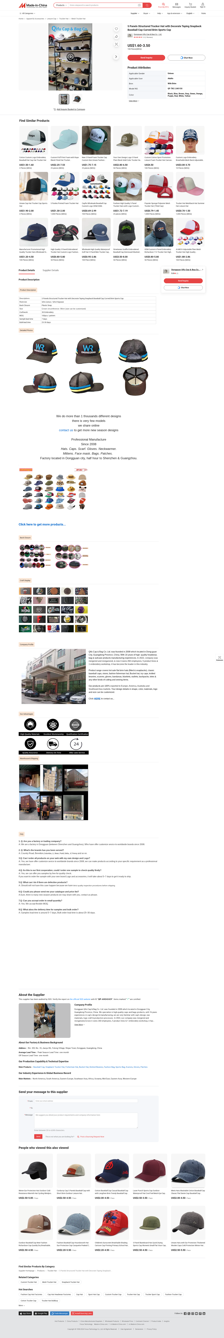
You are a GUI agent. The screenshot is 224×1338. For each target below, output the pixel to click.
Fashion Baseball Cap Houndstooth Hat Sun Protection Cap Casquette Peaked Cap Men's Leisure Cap (74, 1245)
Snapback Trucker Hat (55, 1067)
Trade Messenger (59, 1313)
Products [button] (60, 5)
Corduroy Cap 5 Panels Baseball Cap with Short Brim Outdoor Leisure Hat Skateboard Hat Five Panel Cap (73, 1193)
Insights (166, 1321)
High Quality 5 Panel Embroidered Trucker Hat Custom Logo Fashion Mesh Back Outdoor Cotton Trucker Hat (65, 251)
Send (38, 1136)
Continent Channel (142, 1321)
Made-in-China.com (101, 1324)
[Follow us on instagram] (192, 1313)
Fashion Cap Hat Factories (31, 1294)
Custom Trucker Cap (113, 1294)
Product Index (156, 1321)
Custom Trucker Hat (29, 1282)
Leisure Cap (51, 18)
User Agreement (126, 1329)
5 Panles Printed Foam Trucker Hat (65, 203)
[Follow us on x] (189, 1313)
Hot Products (59, 1321)
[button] (139, 5)
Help (159, 13)
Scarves (129, 1067)
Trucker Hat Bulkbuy (50, 1300)
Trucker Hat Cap (133, 1294)
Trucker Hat (64, 18)
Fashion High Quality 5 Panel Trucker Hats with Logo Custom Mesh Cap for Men (126, 205)
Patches (144, 1067)
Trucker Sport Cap (152, 1294)
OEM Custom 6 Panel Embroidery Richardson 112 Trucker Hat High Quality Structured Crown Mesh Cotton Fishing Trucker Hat (158, 251)
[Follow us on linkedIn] (204, 1313)
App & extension (173, 13)
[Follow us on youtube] (196, 1313)
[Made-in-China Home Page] (33, 5)
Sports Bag (120, 1067)
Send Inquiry (146, 57)
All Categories (27, 13)
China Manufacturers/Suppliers (91, 1321)
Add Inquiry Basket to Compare (71, 109)
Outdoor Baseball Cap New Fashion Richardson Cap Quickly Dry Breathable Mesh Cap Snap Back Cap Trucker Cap (34, 1245)
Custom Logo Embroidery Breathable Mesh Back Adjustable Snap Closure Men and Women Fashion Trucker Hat (189, 159)
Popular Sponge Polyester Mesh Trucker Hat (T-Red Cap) (157, 204)
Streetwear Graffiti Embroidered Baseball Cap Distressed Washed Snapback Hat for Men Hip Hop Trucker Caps (126, 251)
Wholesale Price (127, 1321)
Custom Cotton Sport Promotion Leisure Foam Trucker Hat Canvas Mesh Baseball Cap (158, 159)
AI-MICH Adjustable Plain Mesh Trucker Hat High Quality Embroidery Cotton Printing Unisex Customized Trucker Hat (190, 251)
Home (21, 18)
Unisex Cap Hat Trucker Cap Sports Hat (33, 204)
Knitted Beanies (96, 1067)
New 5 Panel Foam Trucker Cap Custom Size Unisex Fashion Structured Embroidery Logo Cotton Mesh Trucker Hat (96, 159)
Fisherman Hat (71, 1067)
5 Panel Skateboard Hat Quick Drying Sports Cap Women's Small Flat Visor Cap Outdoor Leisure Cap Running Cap (149, 1245)
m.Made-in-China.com (118, 1324)
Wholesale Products (112, 1321)
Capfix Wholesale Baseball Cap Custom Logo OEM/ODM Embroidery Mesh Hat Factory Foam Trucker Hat (94, 205)
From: (30, 1101)
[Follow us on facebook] (185, 1313)
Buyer (146, 13)
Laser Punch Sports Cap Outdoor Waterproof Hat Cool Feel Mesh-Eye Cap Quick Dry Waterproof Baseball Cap (149, 1193)
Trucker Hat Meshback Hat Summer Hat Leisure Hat (190, 204)
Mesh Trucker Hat (78, 18)
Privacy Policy (152, 1329)
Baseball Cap (39, 1067)
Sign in (202, 7)
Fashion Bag (109, 1067)
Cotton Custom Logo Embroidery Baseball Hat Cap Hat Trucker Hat (32, 158)
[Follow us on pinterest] (200, 1313)
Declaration (139, 1329)
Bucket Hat (84, 1067)
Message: (29, 1115)
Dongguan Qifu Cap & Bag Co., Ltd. (148, 34)
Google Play (41, 1313)
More (21, 1305)
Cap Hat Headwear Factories (59, 1294)
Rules (203, 13)
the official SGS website (80, 999)
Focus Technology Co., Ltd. (93, 1329)
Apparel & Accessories (35, 18)
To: (32, 1108)
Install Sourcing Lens (83, 1313)
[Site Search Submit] (147, 5)
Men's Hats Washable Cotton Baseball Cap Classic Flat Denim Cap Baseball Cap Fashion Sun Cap (188, 1193)
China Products (72, 1321)
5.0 (174, 273)
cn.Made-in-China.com (136, 1324)
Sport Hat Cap (94, 1294)
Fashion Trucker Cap (173, 1294)
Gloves (137, 1067)
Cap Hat (79, 1294)
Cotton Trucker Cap (28, 1300)
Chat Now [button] (188, 58)
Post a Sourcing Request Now (90, 1136)
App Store (25, 1313)
